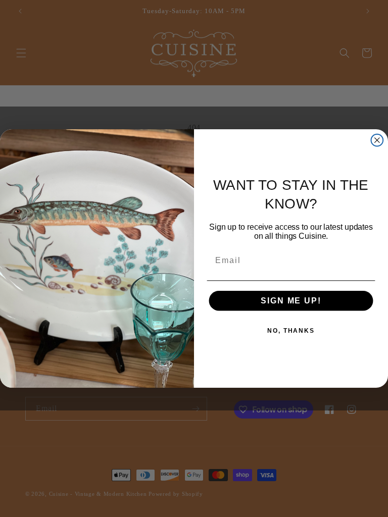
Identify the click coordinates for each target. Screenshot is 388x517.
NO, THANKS (291, 330)
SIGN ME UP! (291, 300)
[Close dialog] (377, 140)
